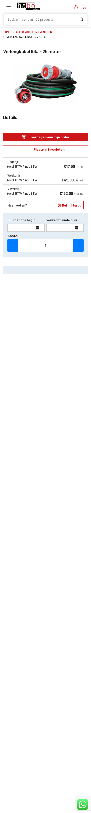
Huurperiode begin (21, 220)
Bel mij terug (71, 205)
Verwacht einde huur (61, 220)
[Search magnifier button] (81, 19)
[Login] (76, 6)
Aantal (12, 235)
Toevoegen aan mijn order (48, 137)
